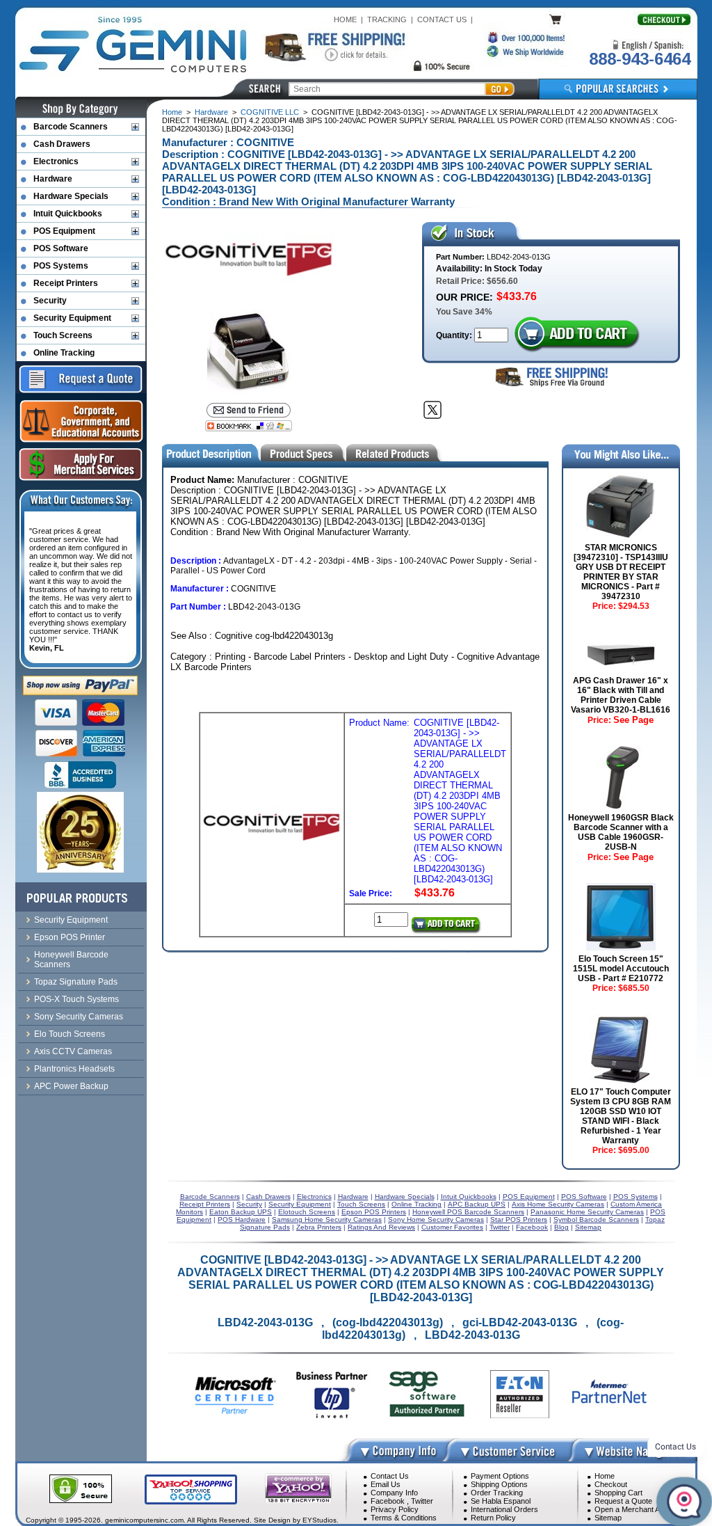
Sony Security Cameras (78, 1017)
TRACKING (387, 19)
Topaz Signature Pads (76, 982)
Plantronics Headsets (74, 1069)
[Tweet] (432, 409)
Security (50, 300)
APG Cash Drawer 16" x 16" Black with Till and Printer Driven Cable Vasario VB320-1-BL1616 (620, 695)
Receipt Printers (65, 283)
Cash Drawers (61, 144)
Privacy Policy (395, 1509)
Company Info (394, 1492)
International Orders (504, 1509)
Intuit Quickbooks (67, 213)
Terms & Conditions (404, 1517)
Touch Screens (62, 335)
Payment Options (500, 1476)
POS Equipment (64, 231)
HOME (345, 19)
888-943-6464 (639, 58)
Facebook (388, 1501)
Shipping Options (499, 1484)
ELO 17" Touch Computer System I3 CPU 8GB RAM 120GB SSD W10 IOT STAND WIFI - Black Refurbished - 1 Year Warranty (620, 1116)
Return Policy (493, 1517)
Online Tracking (64, 353)
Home (172, 112)
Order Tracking (497, 1492)
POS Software (60, 248)
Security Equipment (72, 318)
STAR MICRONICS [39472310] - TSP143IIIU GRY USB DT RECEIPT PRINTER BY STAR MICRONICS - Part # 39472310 (621, 572)
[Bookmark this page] (248, 425)
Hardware (211, 112)
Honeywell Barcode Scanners (71, 959)
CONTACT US (442, 19)
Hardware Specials (70, 196)
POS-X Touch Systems (76, 999)
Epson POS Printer (69, 937)
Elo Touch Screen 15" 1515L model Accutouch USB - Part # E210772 (621, 968)
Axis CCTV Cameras (73, 1051)
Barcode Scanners (70, 127)
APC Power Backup (71, 1086)
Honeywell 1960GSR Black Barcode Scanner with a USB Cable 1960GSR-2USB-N (621, 832)
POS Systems (60, 266)
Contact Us (390, 1476)
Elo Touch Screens (69, 1034)
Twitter (422, 1501)
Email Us (385, 1484)
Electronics (56, 161)
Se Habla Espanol (501, 1501)
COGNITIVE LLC (270, 112)
